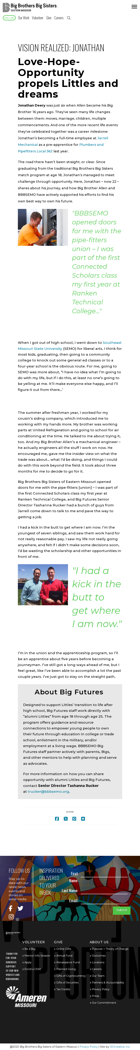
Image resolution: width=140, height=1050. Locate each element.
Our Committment (104, 1002)
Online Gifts (63, 949)
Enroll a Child (32, 969)
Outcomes (99, 955)
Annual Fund (64, 955)
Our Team (98, 975)
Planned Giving (66, 969)
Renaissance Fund (68, 962)
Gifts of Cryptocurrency (71, 975)
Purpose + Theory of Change (110, 949)
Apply (28, 962)
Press (95, 996)
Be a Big (29, 949)
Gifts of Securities (67, 982)
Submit (121, 910)
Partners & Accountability (108, 982)
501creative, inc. (120, 1046)
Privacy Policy (101, 989)
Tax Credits (63, 989)
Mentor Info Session (37, 955)
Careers (97, 969)
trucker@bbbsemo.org (48, 791)
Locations (98, 962)
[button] (134, 7)
